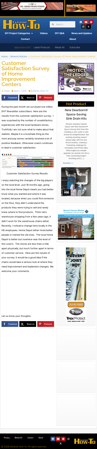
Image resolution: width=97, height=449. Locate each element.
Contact (25, 39)
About (72, 39)
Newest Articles (18, 56)
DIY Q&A (59, 33)
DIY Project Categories (17, 33)
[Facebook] (81, 22)
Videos (44, 33)
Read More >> (68, 163)
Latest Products (42, 47)
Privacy (7, 437)
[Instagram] (83, 26)
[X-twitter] (88, 26)
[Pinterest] (91, 22)
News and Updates (81, 33)
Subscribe (74, 47)
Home (4, 56)
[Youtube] (86, 22)
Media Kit (59, 47)
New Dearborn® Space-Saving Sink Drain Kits (76, 114)
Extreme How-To (39, 91)
